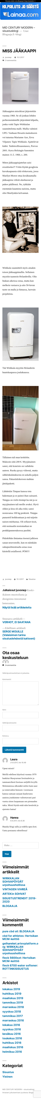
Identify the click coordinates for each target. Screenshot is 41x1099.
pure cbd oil (10, 931)
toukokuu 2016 (12, 1038)
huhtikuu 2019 (11, 993)
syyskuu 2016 (11, 1029)
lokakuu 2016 (11, 1025)
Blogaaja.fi (33, 1093)
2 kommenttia (10, 60)
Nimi (4, 710)
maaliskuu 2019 (12, 998)
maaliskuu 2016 (12, 1047)
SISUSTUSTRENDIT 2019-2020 (19, 900)
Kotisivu (5, 736)
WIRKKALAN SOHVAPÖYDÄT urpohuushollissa (13, 881)
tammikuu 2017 (12, 1016)
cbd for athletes (13, 935)
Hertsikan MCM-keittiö (18, 959)
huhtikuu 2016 (11, 1042)
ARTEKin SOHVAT (14, 893)
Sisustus (32, 579)
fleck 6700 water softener (19, 965)
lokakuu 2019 (11, 989)
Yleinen (7, 1076)
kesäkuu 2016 (11, 1033)
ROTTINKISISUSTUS (15, 968)
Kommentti (6, 679)
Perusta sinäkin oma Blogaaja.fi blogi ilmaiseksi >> (20, 1)
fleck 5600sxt (11, 957)
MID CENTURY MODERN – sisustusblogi (18, 1089)
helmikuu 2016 (12, 1051)
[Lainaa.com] (20, 19)
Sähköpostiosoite (9, 723)
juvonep (8, 57)
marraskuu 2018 (13, 1007)
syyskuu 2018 (11, 1011)
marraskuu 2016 (13, 1020)
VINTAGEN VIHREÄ (14, 889)
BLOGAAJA (9, 906)
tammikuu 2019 (12, 1002)
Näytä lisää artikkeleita (16, 607)
